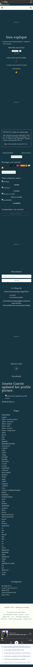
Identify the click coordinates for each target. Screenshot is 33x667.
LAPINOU (5, 486)
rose (3, 530)
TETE (3, 561)
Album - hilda (6, 426)
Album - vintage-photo (8, 430)
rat (2, 528)
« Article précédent (7, 153)
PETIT (4, 510)
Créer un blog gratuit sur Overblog (10, 614)
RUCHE (4, 534)
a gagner (4, 417)
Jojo (14, 305)
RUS (3, 537)
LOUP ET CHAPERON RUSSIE (11, 490)
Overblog (26, 607)
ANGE (4, 432)
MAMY (4, 492)
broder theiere (6, 446)
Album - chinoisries (8, 421)
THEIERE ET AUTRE (8, 563)
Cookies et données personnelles (15, 619)
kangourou (5, 483)
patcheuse (5, 508)
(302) (5, 595)
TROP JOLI (5, 570)
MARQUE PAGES (7, 497)
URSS (3, 574)
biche (3, 439)
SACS (3, 548)
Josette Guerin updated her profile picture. (16, 387)
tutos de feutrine (20, 47)
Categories (27, 41)
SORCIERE (5, 552)
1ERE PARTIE (6, 415)
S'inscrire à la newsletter (9, 172)
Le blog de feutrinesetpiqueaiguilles (12, 41)
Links (3, 488)
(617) (6, 586)
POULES (4, 523)
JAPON (4, 481)
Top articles (21, 614)
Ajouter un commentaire (15, 213)
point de (4, 519)
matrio (4, 499)
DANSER (4, 459)
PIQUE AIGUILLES (7, 514)
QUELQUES (5, 526)
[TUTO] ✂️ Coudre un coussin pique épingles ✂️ (16, 132)
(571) (9, 588)
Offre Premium (4, 619)
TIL (3, 565)
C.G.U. (12, 616)
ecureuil (4, 464)
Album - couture (7, 424)
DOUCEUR (5, 461)
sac (3, 541)
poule (3, 521)
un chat (4, 572)
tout (3, 568)
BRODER (4, 441)
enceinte (4, 466)
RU (3, 532)
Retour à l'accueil (16, 156)
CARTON (4, 448)
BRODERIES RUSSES (8, 444)
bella (3, 437)
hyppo (4, 479)
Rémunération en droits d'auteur (22, 616)
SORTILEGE (5, 557)
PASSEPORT (5, 506)
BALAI (4, 435)
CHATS (4, 452)
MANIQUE (5, 495)
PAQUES (4, 503)
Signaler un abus (6, 616)
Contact (26, 614)
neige (3, 501)
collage (4, 455)
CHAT (3, 450)
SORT (3, 554)
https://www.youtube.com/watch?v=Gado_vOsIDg (16, 144)
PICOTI (4, 512)
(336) (9, 592)
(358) (5, 590)
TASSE (4, 559)
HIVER (4, 477)
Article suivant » (26, 153)
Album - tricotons (7, 428)
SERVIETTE (5, 550)
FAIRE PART (5, 468)
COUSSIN (5, 457)
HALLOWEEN (6, 472)
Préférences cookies (28, 619)
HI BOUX (5, 475)
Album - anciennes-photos (10, 419)
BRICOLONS (11, 47)
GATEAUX (5, 470)
